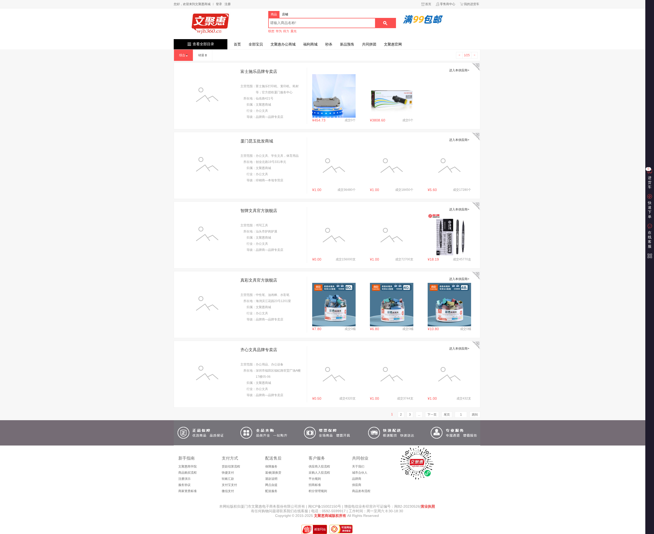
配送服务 (271, 491)
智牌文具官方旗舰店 (258, 210)
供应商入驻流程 (319, 466)
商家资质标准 (187, 491)
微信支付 (228, 491)
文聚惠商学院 (187, 466)
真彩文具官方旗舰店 (258, 280)
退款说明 (271, 479)
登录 (219, 4)
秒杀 (328, 44)
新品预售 (347, 44)
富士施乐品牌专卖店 (258, 71)
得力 (286, 31)
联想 (271, 31)
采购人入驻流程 (319, 472)
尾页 (447, 414)
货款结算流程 (231, 466)
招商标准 (315, 485)
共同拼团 (369, 44)
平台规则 (315, 479)
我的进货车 (471, 4)
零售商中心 (447, 4)
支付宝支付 (229, 485)
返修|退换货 (273, 472)
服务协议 (184, 485)
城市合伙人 (359, 472)
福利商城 (310, 44)
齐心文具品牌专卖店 (258, 350)
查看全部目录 (203, 44)
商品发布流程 (361, 491)
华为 (279, 31)
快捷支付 (228, 472)
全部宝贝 (256, 44)
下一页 (432, 414)
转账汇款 (228, 479)
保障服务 (271, 466)
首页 (428, 4)
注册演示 (184, 479)
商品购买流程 (187, 472)
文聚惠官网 (393, 44)
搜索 (385, 23)
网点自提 (271, 485)
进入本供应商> (459, 70)
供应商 (356, 485)
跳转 (475, 414)
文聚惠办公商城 (283, 44)
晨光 (293, 31)
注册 (228, 4)
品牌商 (356, 479)
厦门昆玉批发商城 (256, 141)
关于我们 (358, 466)
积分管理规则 (318, 491)
